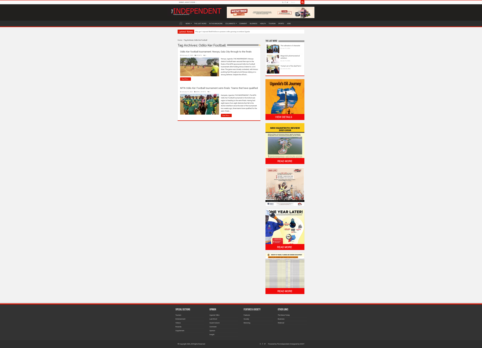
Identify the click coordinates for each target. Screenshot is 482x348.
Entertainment (180, 319)
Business (281, 319)
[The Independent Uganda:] (196, 11)
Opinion (212, 331)
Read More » (185, 79)
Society (246, 319)
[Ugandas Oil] (284, 99)
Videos (178, 323)
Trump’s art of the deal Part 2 (291, 66)
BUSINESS (253, 23)
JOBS (289, 23)
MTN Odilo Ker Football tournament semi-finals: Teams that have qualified (219, 88)
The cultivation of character (290, 46)
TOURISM (272, 23)
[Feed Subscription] (259, 45)
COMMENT (243, 23)
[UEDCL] (284, 229)
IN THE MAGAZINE (216, 23)
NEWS (188, 23)
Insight (211, 334)
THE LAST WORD (200, 23)
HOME (181, 23)
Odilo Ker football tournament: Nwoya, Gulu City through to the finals (216, 51)
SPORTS (281, 23)
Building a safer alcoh (202, 32)
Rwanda (178, 327)
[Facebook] (285, 2)
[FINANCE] (284, 273)
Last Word (213, 319)
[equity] (284, 186)
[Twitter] (287, 2)
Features (247, 315)
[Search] (302, 2)
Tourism (178, 315)
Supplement (179, 331)
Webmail (281, 323)
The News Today (284, 315)
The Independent (283, 344)
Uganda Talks (214, 315)
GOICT (302, 344)
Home (180, 40)
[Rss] (283, 2)
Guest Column (214, 323)
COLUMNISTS (230, 23)
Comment (213, 327)
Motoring (247, 323)
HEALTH (263, 23)
